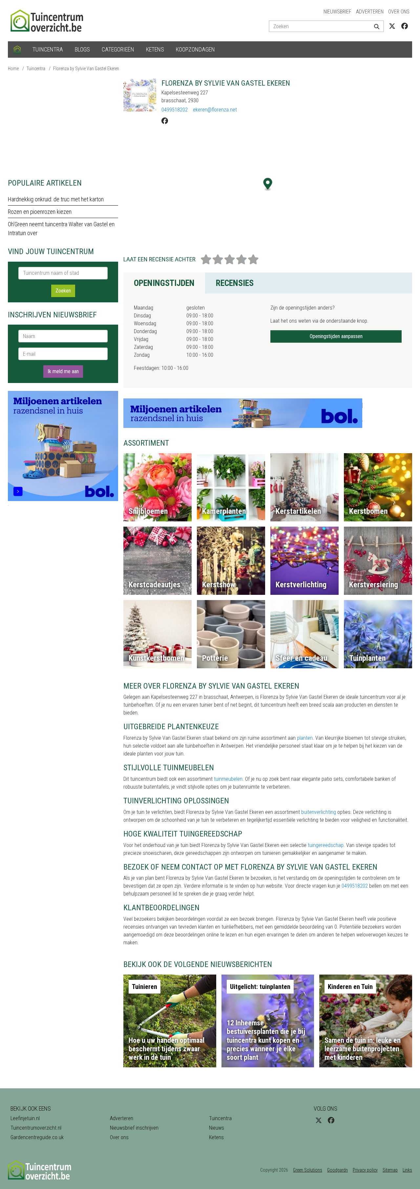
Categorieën (118, 49)
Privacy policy (365, 1170)
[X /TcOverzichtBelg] (392, 26)
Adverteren (370, 12)
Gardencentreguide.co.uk (37, 1137)
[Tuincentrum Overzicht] (49, 20)
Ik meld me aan (63, 371)
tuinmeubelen (228, 779)
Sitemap (390, 1170)
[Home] (17, 49)
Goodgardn (337, 1170)
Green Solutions (307, 1170)
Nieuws (216, 1128)
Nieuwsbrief (337, 12)
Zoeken (63, 291)
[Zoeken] (374, 26)
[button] (267, 184)
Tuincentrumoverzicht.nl (35, 1128)
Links (407, 1170)
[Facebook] (165, 121)
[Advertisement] (63, 125)
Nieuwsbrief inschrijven (134, 1128)
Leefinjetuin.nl (25, 1118)
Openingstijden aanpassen (336, 336)
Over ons (399, 12)
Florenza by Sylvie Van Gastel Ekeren (86, 68)
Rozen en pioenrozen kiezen (40, 211)
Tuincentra (47, 49)
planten (305, 738)
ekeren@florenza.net (215, 110)
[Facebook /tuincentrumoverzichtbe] (405, 26)
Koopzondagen (195, 49)
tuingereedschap (326, 845)
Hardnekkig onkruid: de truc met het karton (56, 199)
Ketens (155, 49)
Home (13, 68)
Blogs (82, 49)
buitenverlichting (318, 812)
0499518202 (174, 110)
